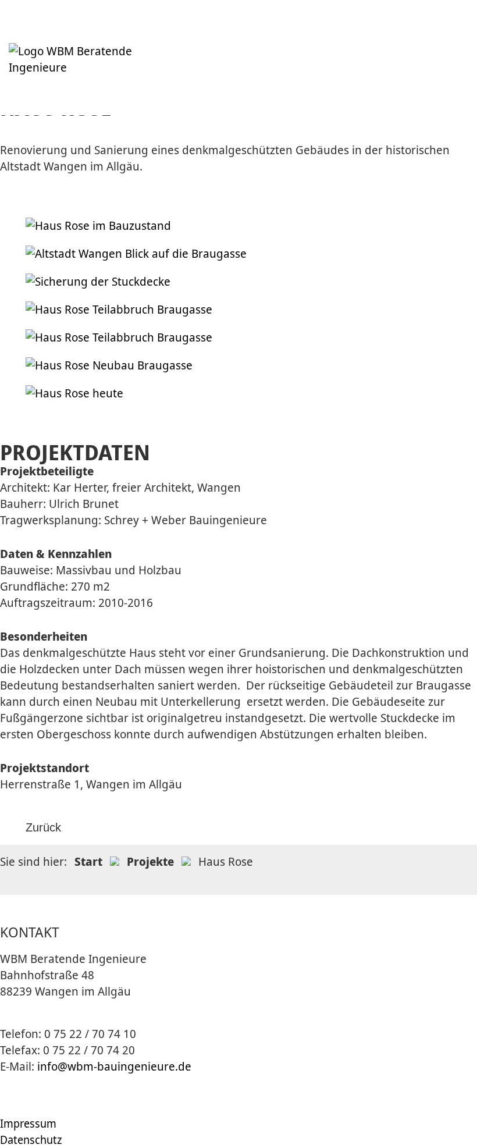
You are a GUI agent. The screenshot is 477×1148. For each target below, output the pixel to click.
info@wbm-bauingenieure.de (114, 1066)
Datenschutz (31, 1139)
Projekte (150, 861)
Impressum (28, 1123)
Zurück (43, 827)
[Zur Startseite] (91, 67)
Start (88, 861)
